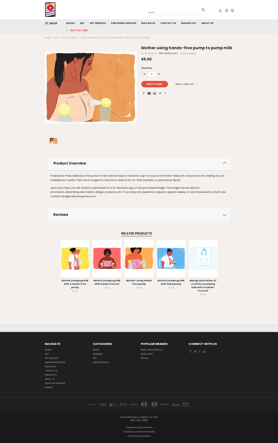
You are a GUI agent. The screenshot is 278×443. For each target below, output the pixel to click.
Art (82, 23)
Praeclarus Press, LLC (152, 349)
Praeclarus (147, 354)
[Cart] (232, 10)
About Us (207, 23)
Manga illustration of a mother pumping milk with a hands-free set (203, 285)
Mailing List (188, 23)
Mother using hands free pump (139, 282)
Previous (269, 433)
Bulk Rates (148, 23)
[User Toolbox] (220, 10)
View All (145, 358)
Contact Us (168, 23)
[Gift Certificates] (226, 10)
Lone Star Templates (145, 431)
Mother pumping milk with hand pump (171, 282)
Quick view (75, 255)
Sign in (48, 383)
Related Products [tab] (136, 233)
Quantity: (146, 67)
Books (70, 23)
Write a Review (188, 53)
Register (60, 383)
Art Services (98, 23)
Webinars (98, 354)
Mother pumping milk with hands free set (107, 282)
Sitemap (49, 387)
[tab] (139, 163)
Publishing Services (123, 23)
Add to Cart (75, 260)
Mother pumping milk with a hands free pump (75, 284)
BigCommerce (145, 427)
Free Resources (101, 362)
